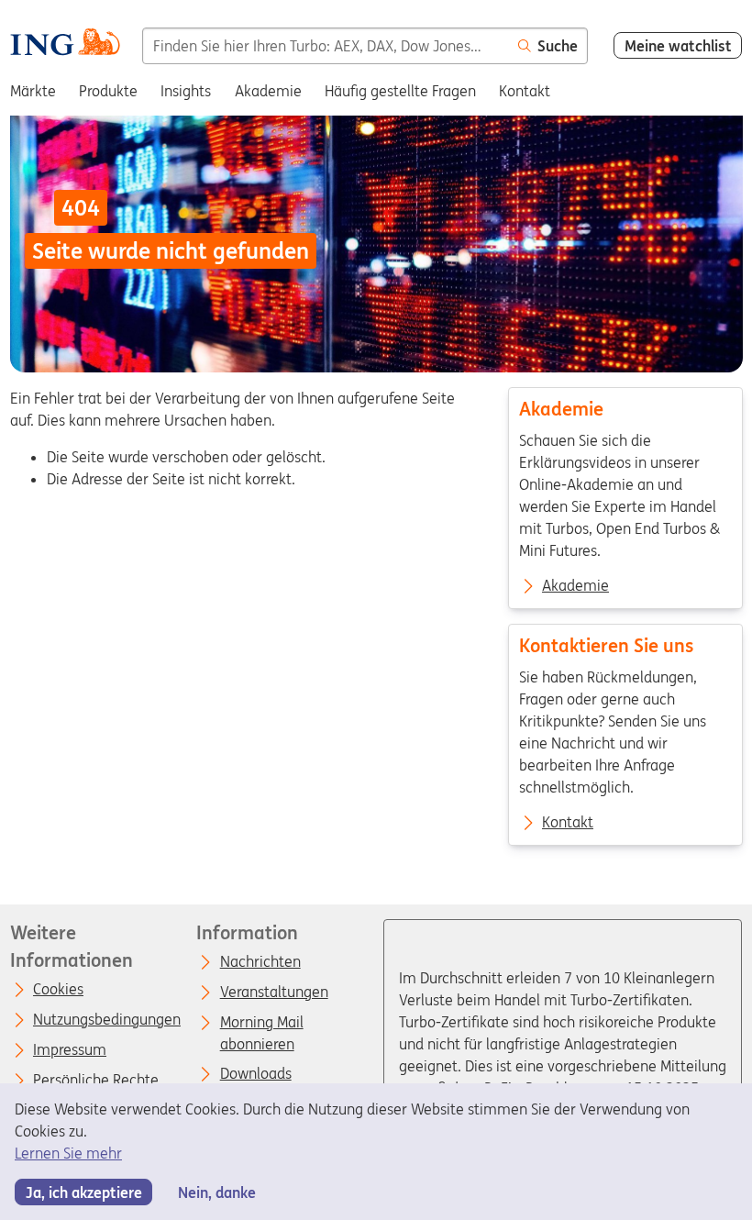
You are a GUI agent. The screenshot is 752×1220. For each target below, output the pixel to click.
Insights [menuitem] (185, 91)
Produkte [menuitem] (108, 91)
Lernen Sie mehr (68, 1153)
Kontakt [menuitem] (524, 91)
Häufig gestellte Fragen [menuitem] (400, 91)
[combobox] (325, 45)
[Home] (65, 44)
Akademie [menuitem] (268, 91)
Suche (557, 46)
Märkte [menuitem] (33, 91)
